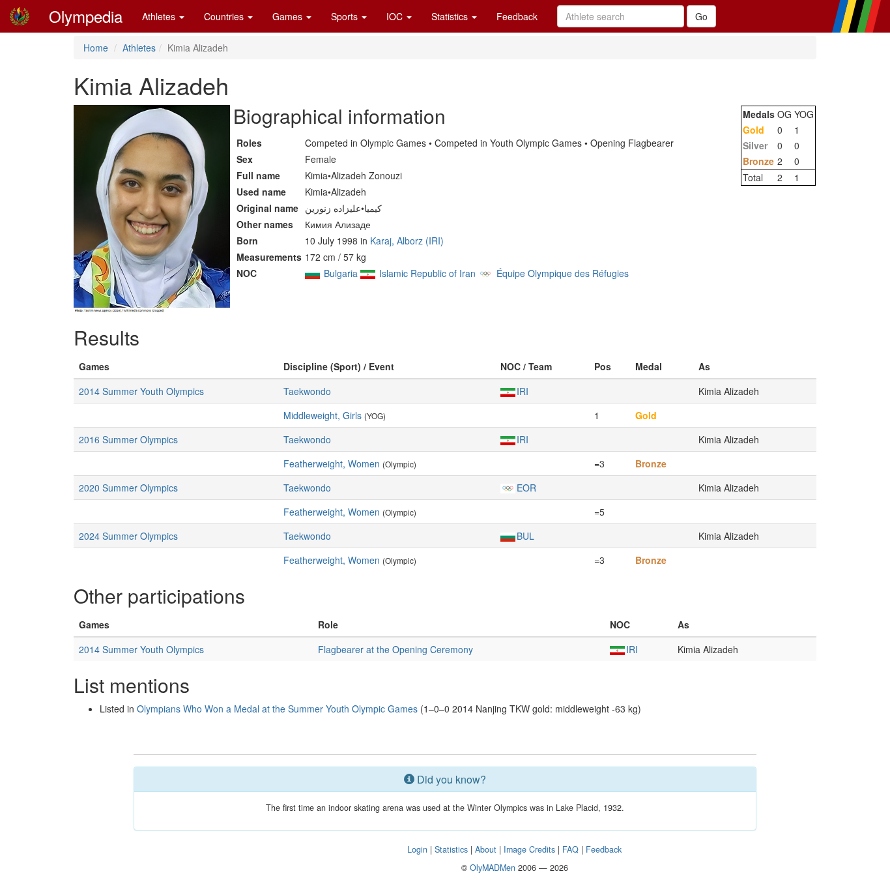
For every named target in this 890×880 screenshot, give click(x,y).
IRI (522, 391)
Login (417, 849)
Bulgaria (341, 273)
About (485, 849)
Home (95, 47)
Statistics (450, 16)
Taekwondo (307, 391)
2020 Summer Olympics (128, 487)
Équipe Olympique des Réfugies (562, 273)
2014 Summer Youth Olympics (141, 391)
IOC (395, 16)
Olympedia (85, 16)
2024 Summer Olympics (128, 535)
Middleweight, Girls (322, 415)
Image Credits (529, 849)
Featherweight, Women (331, 463)
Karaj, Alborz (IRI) (407, 240)
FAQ (570, 849)
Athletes (160, 16)
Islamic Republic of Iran (427, 273)
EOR (526, 487)
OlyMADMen (492, 867)
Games (288, 16)
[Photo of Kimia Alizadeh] (152, 209)
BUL (525, 535)
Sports (345, 16)
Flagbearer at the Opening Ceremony (395, 649)
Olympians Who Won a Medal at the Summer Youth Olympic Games (277, 708)
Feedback (517, 16)
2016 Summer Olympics (128, 439)
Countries (225, 16)
